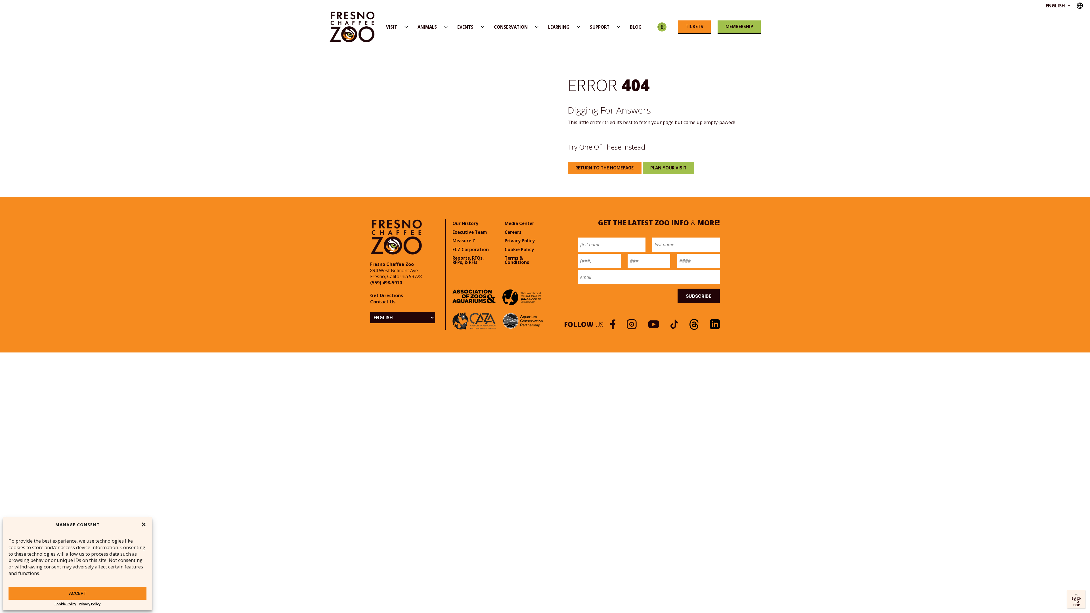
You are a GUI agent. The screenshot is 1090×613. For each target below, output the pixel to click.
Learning (558, 27)
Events (465, 27)
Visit (391, 27)
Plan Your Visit (668, 168)
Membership (739, 26)
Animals (427, 27)
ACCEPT (77, 593)
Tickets (694, 26)
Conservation (511, 27)
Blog (636, 27)
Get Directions (386, 295)
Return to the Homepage (604, 168)
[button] (143, 524)
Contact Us (382, 302)
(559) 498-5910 (386, 283)
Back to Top (1076, 601)
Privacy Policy (89, 604)
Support (599, 27)
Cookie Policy (65, 604)
